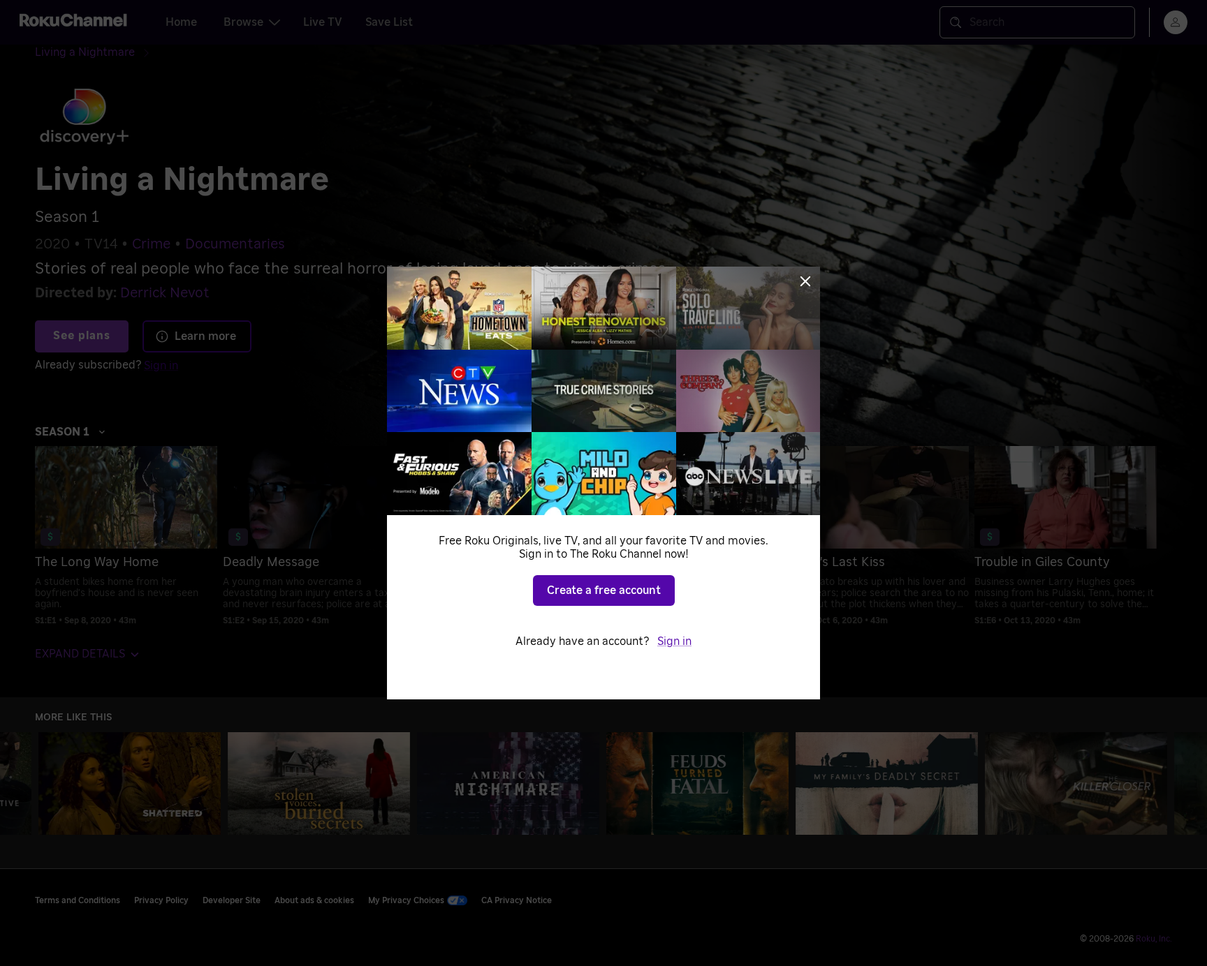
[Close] (805, 281)
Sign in (674, 641)
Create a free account (604, 590)
